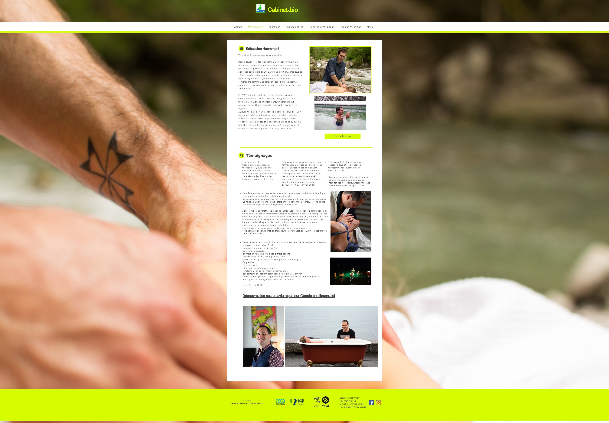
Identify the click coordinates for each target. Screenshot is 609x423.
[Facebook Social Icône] (371, 402)
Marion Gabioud (257, 403)
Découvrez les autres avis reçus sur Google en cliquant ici (289, 295)
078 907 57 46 (350, 401)
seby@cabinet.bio (355, 404)
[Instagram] (378, 402)
